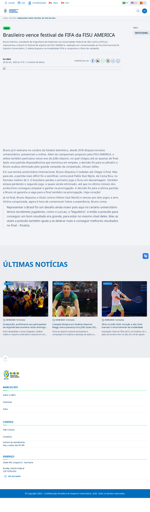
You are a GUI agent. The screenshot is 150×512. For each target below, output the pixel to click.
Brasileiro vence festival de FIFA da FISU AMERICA (36, 18)
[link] (75, 395)
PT (127, 2)
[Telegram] (113, 61)
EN (135, 2)
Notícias (13, 18)
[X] (108, 61)
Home (5, 18)
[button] (138, 11)
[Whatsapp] (103, 61)
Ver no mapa (14, 476)
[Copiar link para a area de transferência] (118, 61)
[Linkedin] (98, 61)
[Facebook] (93, 61)
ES (144, 2)
